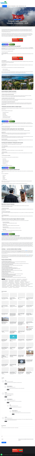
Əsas (9, 8)
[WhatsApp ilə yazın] (1, 454)
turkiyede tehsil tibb (10, 284)
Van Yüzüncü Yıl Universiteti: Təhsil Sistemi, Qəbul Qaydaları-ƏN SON (21, 306)
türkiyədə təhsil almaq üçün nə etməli (5, 286)
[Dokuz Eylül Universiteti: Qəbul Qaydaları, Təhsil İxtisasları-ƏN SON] (5, 337)
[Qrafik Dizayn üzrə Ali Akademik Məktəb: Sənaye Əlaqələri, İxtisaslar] (5, 319)
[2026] (4, 2)
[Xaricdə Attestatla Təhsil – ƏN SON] (21, 295)
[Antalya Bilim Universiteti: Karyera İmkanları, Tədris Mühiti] (13, 337)
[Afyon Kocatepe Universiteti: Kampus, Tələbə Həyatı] (29, 337)
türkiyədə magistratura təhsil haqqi (16, 285)
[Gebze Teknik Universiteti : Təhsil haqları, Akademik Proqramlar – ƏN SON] (21, 369)
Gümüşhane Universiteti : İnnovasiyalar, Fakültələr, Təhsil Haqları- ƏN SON (21, 356)
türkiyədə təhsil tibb (10, 287)
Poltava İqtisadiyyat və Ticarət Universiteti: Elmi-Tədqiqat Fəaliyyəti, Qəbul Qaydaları (13, 322)
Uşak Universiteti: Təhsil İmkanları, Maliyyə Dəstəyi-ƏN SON (21, 365)
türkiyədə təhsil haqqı (18, 286)
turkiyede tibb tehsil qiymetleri (16, 284)
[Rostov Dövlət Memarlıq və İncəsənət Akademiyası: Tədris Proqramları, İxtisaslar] (5, 345)
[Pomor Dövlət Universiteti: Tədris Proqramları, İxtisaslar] (5, 295)
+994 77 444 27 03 (5, 44)
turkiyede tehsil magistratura (4, 284)
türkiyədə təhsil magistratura (4, 287)
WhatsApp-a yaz (12, 44)
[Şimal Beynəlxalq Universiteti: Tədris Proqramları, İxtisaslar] (29, 352)
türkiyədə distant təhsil (28, 284)
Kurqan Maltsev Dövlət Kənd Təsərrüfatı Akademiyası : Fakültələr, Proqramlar (21, 348)
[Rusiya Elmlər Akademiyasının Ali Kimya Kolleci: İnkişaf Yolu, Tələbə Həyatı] (13, 352)
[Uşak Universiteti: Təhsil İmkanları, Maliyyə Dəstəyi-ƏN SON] (21, 361)
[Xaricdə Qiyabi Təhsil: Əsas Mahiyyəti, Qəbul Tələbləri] (5, 311)
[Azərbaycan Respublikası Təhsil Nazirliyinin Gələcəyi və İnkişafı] (29, 319)
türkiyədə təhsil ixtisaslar (30, 286)
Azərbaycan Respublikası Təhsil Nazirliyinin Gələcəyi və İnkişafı (29, 322)
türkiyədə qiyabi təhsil (23, 285)
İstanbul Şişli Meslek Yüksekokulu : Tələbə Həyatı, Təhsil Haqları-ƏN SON (29, 314)
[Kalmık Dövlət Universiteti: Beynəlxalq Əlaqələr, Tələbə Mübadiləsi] (13, 361)
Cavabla (8, 389)
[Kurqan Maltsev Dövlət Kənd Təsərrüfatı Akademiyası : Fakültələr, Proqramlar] (21, 345)
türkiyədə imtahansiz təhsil (9, 285)
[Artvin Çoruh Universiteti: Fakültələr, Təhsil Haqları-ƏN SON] (5, 303)
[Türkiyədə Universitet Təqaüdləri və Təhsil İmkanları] (13, 303)
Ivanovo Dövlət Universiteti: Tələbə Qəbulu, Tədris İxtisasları (29, 348)
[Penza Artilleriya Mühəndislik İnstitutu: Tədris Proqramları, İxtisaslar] (29, 295)
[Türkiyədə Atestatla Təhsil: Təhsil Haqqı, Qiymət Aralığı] (21, 337)
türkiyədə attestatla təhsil (22, 284)
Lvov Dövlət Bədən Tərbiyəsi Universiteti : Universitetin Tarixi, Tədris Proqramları (29, 360)
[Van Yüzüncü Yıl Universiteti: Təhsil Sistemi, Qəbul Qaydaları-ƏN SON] (21, 303)
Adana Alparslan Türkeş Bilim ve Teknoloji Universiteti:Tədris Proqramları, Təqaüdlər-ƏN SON (5, 356)
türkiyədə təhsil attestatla (12, 286)
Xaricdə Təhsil (11, 8)
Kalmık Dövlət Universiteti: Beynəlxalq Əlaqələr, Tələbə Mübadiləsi (13, 365)
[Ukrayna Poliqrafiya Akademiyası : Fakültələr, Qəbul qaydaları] (29, 369)
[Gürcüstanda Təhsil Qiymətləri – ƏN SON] (5, 328)
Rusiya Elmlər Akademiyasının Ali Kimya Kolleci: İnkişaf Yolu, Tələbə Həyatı (13, 356)
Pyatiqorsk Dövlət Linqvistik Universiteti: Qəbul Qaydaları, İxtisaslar (5, 373)
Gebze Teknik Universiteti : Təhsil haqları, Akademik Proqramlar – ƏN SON (21, 373)
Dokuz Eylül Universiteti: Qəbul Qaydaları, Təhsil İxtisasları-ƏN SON (4, 340)
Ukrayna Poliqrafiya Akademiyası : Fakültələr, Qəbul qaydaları (29, 373)
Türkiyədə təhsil (15, 19)
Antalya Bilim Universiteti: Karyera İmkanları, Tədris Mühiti (13, 340)
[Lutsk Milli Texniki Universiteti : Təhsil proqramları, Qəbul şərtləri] (21, 328)
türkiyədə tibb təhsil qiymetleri (16, 287)
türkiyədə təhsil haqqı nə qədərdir (24, 286)
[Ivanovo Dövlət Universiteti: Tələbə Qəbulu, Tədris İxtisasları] (29, 345)
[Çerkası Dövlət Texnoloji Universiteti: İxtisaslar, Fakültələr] (13, 345)
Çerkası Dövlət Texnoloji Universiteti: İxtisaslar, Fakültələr (12, 348)
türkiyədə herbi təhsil (4, 285)
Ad (2, 436)
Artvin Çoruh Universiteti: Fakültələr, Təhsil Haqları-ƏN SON (5, 306)
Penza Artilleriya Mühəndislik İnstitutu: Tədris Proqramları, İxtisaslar (29, 298)
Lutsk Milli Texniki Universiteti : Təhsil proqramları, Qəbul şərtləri (21, 332)
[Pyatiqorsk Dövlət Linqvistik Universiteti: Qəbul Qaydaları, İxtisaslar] (5, 369)
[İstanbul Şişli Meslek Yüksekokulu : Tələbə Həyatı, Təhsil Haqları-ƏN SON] (29, 311)
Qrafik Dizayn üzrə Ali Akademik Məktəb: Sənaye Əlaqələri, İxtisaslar (5, 322)
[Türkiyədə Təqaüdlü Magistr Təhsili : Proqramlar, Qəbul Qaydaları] (21, 311)
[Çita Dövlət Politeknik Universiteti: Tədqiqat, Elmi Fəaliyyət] (13, 295)
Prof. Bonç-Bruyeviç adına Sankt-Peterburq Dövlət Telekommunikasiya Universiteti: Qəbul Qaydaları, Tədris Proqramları (21, 323)
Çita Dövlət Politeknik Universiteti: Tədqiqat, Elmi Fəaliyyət (13, 298)
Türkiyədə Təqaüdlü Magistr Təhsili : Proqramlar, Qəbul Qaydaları (21, 314)
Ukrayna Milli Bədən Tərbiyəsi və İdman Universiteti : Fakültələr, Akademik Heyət (13, 373)
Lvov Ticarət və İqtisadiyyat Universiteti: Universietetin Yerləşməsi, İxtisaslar (5, 365)
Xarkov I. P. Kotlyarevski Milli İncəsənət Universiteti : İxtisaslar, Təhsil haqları (29, 329)
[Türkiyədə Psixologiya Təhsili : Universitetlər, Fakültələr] (29, 303)
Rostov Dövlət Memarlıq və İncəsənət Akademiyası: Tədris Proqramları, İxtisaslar (5, 348)
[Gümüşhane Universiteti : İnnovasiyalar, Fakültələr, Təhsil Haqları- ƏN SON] (21, 352)
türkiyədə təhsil (27, 285)
